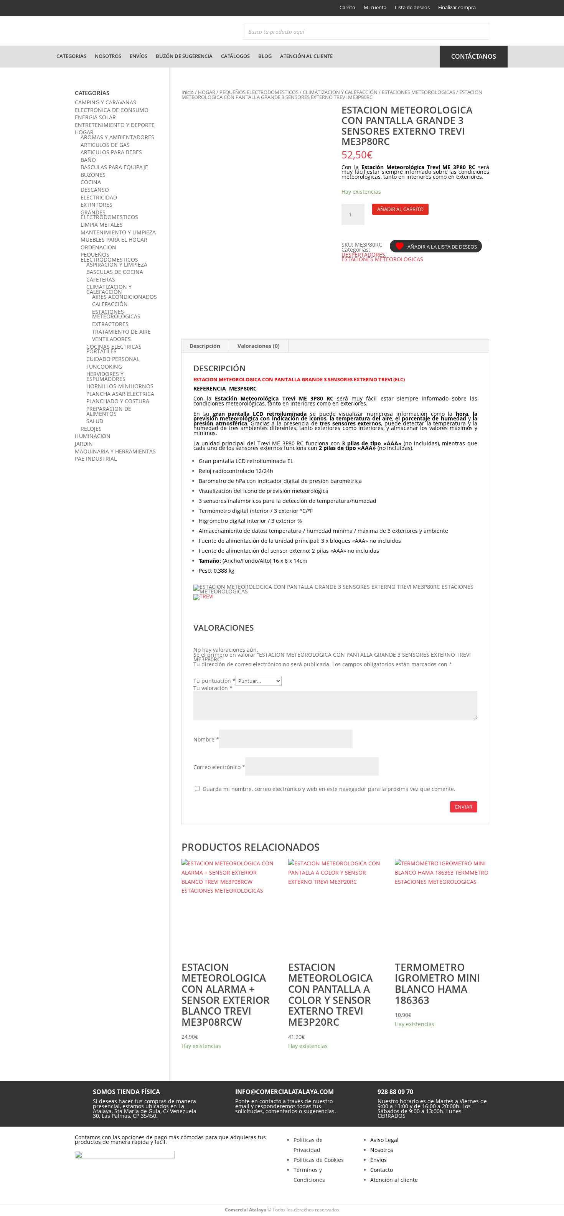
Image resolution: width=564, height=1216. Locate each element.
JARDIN (84, 443)
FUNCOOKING (104, 366)
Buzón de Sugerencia (184, 56)
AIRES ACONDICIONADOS (124, 296)
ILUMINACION (92, 436)
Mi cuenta (375, 7)
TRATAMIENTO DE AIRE (121, 331)
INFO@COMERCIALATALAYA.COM (284, 1091)
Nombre (206, 739)
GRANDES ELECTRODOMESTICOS (109, 215)
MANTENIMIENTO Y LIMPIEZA (118, 232)
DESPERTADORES (363, 254)
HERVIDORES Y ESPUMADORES (105, 376)
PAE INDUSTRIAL (96, 458)
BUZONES (93, 174)
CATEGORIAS (71, 56)
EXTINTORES (96, 204)
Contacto (381, 1169)
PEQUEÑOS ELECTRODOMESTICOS (258, 92)
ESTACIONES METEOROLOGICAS (418, 92)
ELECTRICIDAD (99, 197)
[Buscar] (481, 31)
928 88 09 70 (395, 1091)
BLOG (265, 56)
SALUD (94, 421)
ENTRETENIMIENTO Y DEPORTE (115, 125)
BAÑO (88, 159)
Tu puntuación (214, 680)
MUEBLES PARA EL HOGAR (114, 239)
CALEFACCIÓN (110, 304)
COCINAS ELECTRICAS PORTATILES (114, 349)
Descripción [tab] (205, 345)
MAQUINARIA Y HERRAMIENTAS (115, 451)
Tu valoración (213, 688)
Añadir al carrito (400, 209)
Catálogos (235, 56)
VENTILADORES (111, 339)
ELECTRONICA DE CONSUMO (111, 110)
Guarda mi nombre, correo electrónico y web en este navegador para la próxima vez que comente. (329, 789)
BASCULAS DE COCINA (114, 271)
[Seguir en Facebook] (80, 8)
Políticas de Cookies (319, 1159)
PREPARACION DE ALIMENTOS (108, 411)
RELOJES (91, 428)
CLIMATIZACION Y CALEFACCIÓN (340, 92)
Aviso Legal (384, 1140)
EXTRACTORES (110, 324)
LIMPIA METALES (102, 224)
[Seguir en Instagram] (93, 8)
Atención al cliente (306, 56)
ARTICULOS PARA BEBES (111, 152)
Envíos (138, 56)
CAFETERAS (100, 279)
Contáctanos (473, 56)
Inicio (187, 92)
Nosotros (108, 56)
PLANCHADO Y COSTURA (117, 401)
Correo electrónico (219, 767)
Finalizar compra (457, 7)
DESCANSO (95, 189)
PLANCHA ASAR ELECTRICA (120, 393)
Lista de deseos (412, 7)
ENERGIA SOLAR (95, 117)
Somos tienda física (126, 1091)
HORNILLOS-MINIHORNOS (119, 386)
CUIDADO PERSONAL (112, 358)
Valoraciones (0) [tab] (258, 345)
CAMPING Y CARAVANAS (105, 102)
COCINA (91, 182)
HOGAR (206, 92)
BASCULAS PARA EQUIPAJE (114, 167)
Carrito (347, 7)
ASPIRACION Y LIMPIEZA (116, 264)
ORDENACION (98, 247)
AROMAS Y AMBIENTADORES (117, 137)
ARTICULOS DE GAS (105, 144)
